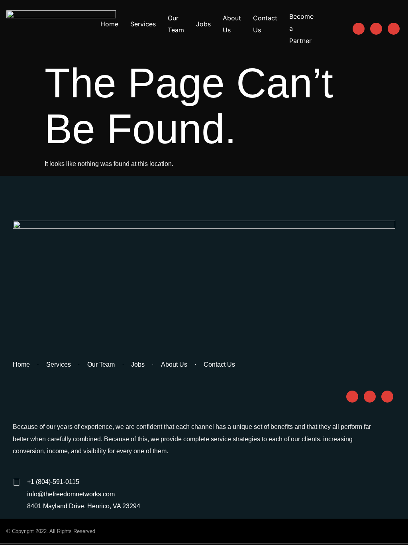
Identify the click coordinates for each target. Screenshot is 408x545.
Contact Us (265, 24)
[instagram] (376, 29)
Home (109, 24)
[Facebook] (359, 29)
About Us (232, 24)
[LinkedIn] (394, 29)
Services (143, 24)
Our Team (176, 24)
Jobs (203, 24)
